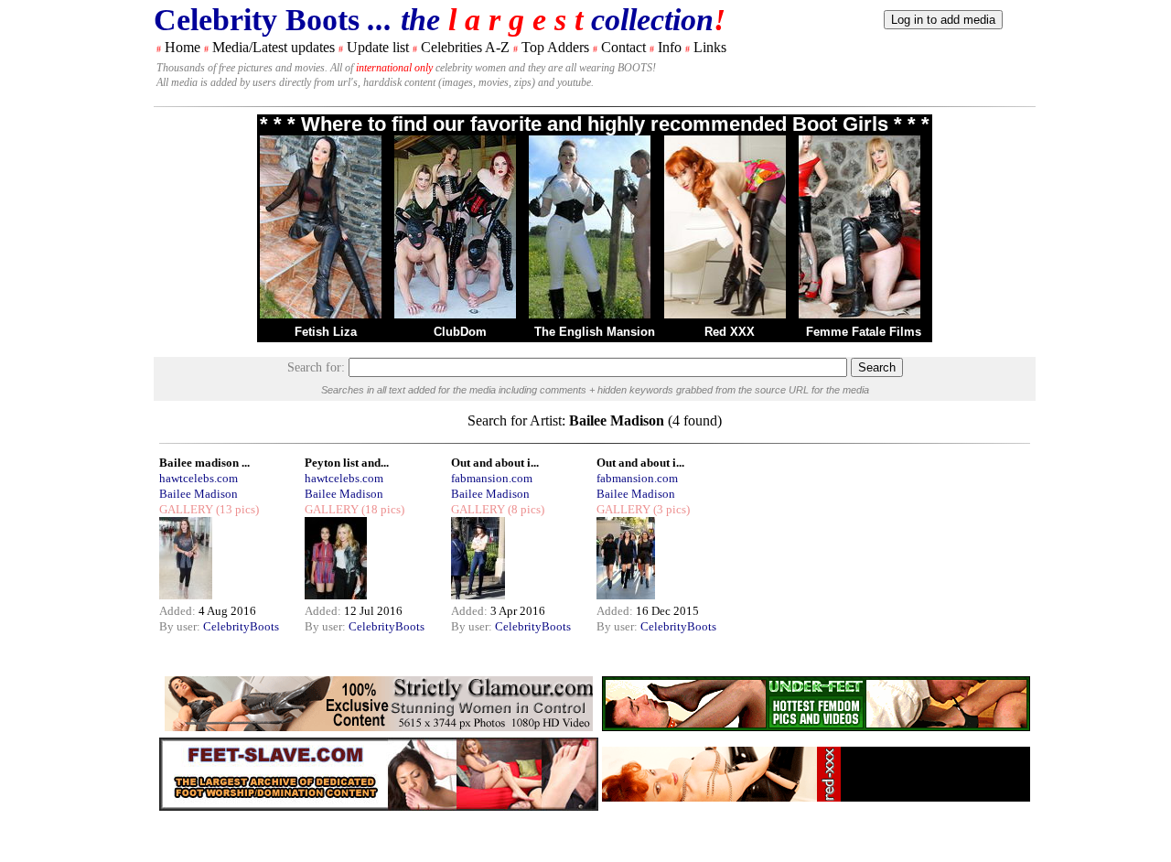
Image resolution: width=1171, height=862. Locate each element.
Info (670, 47)
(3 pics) (670, 509)
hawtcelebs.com (198, 478)
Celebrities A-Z (465, 47)
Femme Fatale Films (863, 332)
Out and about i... (495, 462)
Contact (623, 47)
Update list (378, 47)
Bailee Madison (198, 494)
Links (709, 47)
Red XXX (729, 332)
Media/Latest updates (273, 47)
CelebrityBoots (241, 626)
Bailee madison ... (204, 462)
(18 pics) (381, 509)
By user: (181, 626)
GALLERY (186, 509)
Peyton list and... (347, 462)
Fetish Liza (326, 332)
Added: (179, 611)
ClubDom (460, 332)
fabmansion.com (491, 478)
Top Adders (555, 47)
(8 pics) (524, 509)
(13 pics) (236, 509)
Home (182, 47)
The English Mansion (594, 332)
